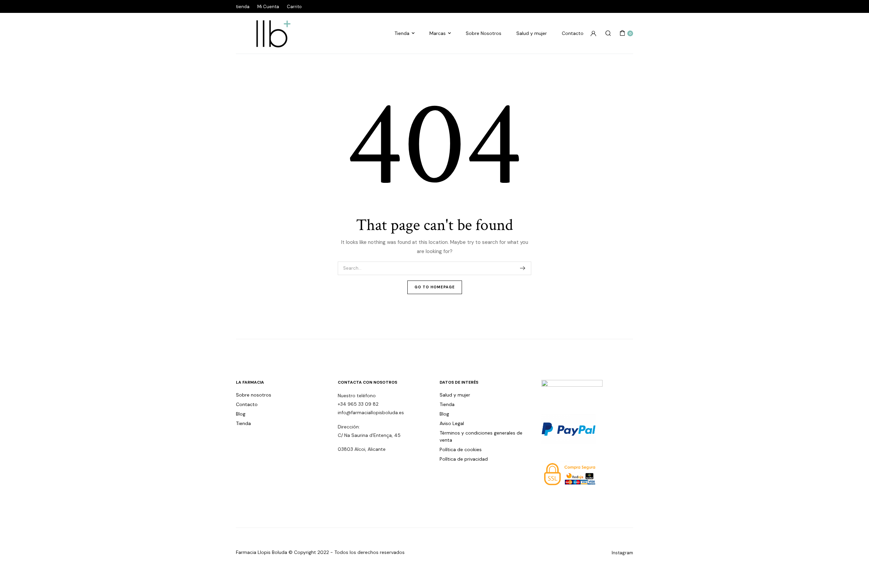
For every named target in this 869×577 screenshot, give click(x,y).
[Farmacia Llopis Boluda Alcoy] (270, 33)
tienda (242, 6)
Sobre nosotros (253, 395)
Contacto (573, 33)
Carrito (294, 6)
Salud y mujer (531, 33)
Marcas (437, 33)
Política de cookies (461, 449)
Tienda (401, 33)
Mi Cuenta (268, 6)
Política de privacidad (464, 459)
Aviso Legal (452, 423)
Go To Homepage (434, 287)
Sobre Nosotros (483, 33)
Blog (240, 414)
